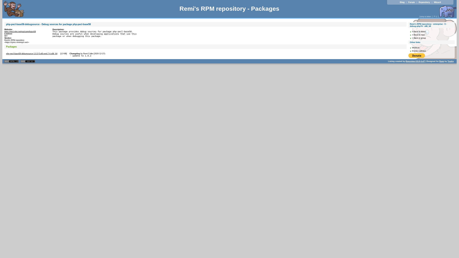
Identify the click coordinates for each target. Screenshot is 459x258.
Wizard (437, 2)
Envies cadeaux (419, 51)
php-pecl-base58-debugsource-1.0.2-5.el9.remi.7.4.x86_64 (31, 53)
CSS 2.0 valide (28, 61)
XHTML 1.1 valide (11, 61)
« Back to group (419, 38)
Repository (424, 2)
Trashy (451, 61)
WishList (415, 48)
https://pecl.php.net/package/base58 (20, 31)
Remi (441, 61)
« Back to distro (419, 31)
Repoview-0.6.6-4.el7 (415, 61)
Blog (402, 2)
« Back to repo (418, 35)
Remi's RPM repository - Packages (229, 8)
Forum (411, 2)
